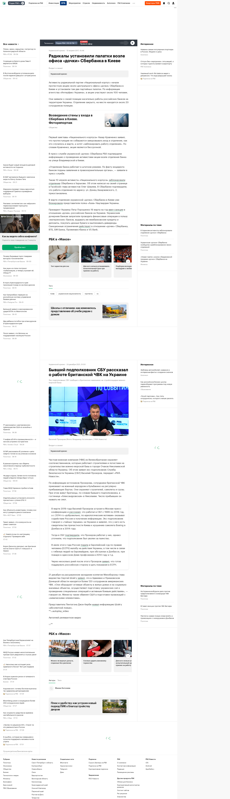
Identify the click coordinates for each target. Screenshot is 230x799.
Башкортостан (37, 775)
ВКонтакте (64, 762)
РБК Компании (146, 66)
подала (84, 544)
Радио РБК (14, 3)
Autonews (144, 54)
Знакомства (121, 796)
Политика (7, 66)
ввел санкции (116, 209)
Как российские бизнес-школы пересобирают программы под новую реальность (156, 384)
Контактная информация (126, 766)
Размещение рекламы (125, 772)
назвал (95, 604)
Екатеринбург (37, 766)
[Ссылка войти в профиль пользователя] (173, 3)
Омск (34, 772)
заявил (105, 561)
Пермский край (38, 791)
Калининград (37, 782)
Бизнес (6, 681)
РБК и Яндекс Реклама (11, 210)
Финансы (144, 264)
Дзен (62, 772)
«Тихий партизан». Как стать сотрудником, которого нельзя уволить (157, 397)
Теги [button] (51, 285)
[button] (164, 3)
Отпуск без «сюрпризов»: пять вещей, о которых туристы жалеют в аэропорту (157, 62)
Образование (146, 389)
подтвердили (72, 534)
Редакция (120, 769)
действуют (85, 226)
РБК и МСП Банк (9, 515)
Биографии (7, 782)
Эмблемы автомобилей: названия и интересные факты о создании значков (157, 371)
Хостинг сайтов (123, 790)
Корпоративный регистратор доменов (128, 786)
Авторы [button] (52, 680)
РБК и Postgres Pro (10, 302)
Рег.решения (122, 793)
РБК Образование (10, 788)
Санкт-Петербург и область (42, 762)
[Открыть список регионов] (164, 3)
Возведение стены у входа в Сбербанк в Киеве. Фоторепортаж (71, 119)
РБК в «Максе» (60, 239)
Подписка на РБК (95, 766)
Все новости (10, 44)
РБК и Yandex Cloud (10, 444)
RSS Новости (94, 778)
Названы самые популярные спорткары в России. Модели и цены (157, 50)
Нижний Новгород (39, 788)
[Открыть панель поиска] (168, 3)
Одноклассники (66, 766)
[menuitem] (36, 3)
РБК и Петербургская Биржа (14, 261)
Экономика (7, 275)
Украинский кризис (57, 50)
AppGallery (150, 769)
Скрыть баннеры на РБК (98, 762)
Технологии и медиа (10, 775)
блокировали (56, 203)
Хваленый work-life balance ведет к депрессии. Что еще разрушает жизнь (156, 74)
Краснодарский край (40, 785)
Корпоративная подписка (98, 769)
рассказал (75, 511)
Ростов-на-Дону (38, 794)
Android (149, 766)
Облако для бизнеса (125, 782)
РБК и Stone (7, 170)
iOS (147, 762)
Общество (7, 78)
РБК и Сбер (7, 468)
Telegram (63, 769)
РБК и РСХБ (7, 54)
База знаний (7, 785)
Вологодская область (40, 778)
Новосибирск (37, 769)
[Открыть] (20, 3)
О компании (121, 762)
